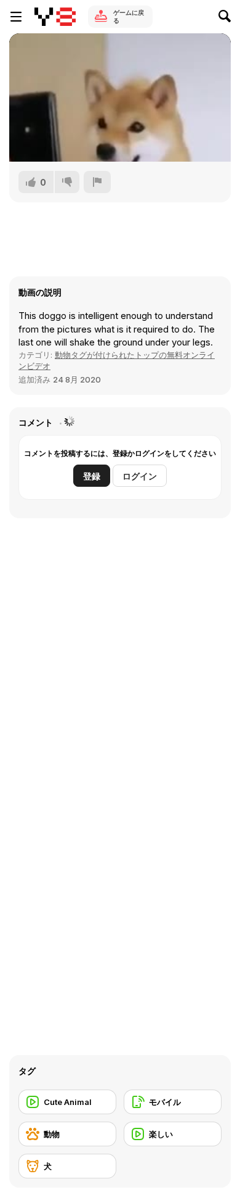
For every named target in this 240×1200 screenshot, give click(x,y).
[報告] (97, 182)
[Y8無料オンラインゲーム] (55, 16)
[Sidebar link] (16, 16)
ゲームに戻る (128, 16)
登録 (91, 476)
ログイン (139, 476)
